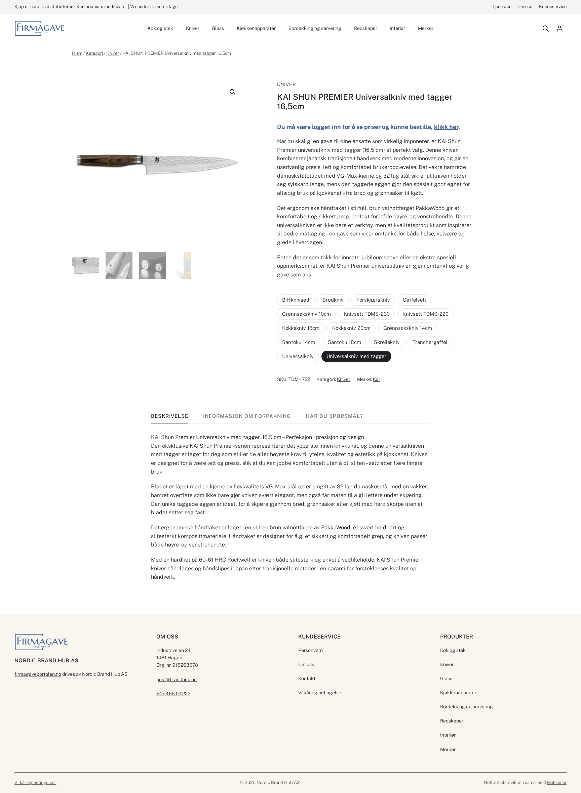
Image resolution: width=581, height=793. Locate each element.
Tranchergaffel (430, 342)
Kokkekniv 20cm (351, 328)
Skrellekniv (387, 342)
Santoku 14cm (298, 342)
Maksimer (557, 782)
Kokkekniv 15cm (300, 328)
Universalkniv (298, 356)
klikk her (446, 126)
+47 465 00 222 (173, 693)
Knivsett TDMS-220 (425, 314)
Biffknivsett (296, 300)
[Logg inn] (559, 28)
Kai (376, 379)
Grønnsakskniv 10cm (306, 314)
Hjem (77, 53)
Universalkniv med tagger (356, 356)
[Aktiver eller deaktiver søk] (545, 29)
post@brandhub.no (176, 679)
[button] (233, 92)
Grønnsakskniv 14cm (407, 328)
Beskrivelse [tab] (169, 416)
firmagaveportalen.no (37, 674)
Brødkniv (333, 300)
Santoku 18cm (344, 342)
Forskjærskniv (373, 300)
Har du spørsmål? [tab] (334, 416)
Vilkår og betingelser (35, 782)
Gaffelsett (414, 300)
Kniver (112, 53)
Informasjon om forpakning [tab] (247, 416)
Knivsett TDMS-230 (367, 314)
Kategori (94, 53)
